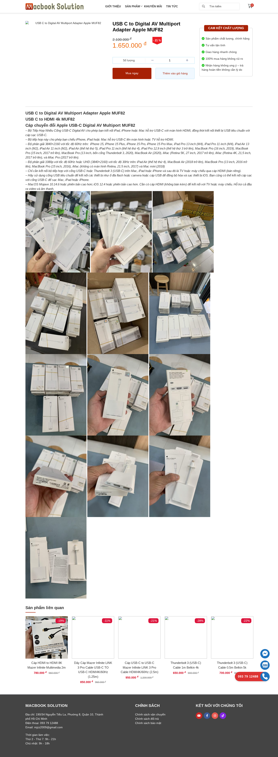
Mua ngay (132, 73)
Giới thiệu (113, 6)
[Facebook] (207, 715)
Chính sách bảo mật (148, 723)
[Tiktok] (223, 715)
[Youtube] (199, 715)
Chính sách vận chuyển (150, 714)
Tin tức (172, 6)
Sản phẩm (132, 6)
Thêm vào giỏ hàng (175, 73)
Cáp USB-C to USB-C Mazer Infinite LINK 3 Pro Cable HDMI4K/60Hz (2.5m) (139, 667)
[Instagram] (215, 715)
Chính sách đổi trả (147, 718)
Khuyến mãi (153, 6)
